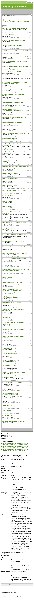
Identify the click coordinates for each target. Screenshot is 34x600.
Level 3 (25, 447)
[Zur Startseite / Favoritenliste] (3, 20)
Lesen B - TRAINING (7, 206)
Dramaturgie (6, 444)
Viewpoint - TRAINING (8, 388)
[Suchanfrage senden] (27, 26)
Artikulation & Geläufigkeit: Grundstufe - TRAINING (15, 50)
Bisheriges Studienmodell (12, 20)
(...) (2, 452)
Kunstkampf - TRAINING (8, 195)
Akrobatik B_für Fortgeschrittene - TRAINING (13, 40)
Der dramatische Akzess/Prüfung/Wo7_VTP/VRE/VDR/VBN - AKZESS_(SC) (12, 103)
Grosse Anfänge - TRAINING (9, 138)
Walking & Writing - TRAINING (10, 400)
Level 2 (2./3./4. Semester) (23, 21)
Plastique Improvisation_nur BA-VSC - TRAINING (14, 253)
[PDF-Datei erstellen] (11, 436)
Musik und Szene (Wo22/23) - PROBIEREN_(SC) (14, 234)
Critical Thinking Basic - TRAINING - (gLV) (13, 89)
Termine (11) (7, 585)
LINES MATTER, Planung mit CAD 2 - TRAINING (14, 222)
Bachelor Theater (24, 443)
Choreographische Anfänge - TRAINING (12, 71)
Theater (22, 20)
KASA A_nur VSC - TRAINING (9, 185)
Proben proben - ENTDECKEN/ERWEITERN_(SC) (14, 258)
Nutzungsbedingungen (21, 596)
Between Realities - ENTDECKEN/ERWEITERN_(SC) (15, 56)
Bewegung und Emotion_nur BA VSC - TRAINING (14, 61)
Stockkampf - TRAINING (8, 342)
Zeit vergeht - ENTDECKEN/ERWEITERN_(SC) (13, 421)
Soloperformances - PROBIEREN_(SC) (12, 302)
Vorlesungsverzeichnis (15, 6)
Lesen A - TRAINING (7, 201)
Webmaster (30, 596)
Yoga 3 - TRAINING (7, 415)
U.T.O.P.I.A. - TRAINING (8, 377)
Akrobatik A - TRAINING (8, 34)
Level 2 (6, 23)
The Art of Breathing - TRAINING (10, 360)
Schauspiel (12, 21)
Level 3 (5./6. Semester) (16, 447)
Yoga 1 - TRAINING (7, 405)
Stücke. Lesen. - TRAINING (9, 348)
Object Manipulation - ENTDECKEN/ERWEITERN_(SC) (15, 241)
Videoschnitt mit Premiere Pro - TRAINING (13, 382)
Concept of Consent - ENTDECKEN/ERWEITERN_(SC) (15, 77)
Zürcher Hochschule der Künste (8, 592)
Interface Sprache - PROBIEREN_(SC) (11, 173)
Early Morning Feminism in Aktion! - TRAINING (14, 117)
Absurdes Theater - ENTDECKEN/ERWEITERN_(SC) (15, 28)
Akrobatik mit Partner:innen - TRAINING (12, 45)
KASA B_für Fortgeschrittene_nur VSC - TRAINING (15, 190)
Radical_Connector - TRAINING (10, 263)
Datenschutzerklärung (9, 596)
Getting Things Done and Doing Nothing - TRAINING (15, 133)
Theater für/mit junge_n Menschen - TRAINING (14, 372)
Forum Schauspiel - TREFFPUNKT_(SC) (12, 127)
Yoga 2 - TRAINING (7, 410)
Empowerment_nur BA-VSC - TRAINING (12, 122)
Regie (4, 450)
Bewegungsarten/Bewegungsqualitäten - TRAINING (15, 66)
